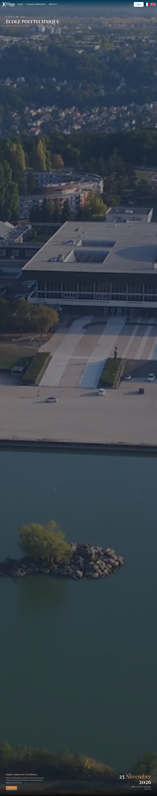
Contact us (11, 788)
